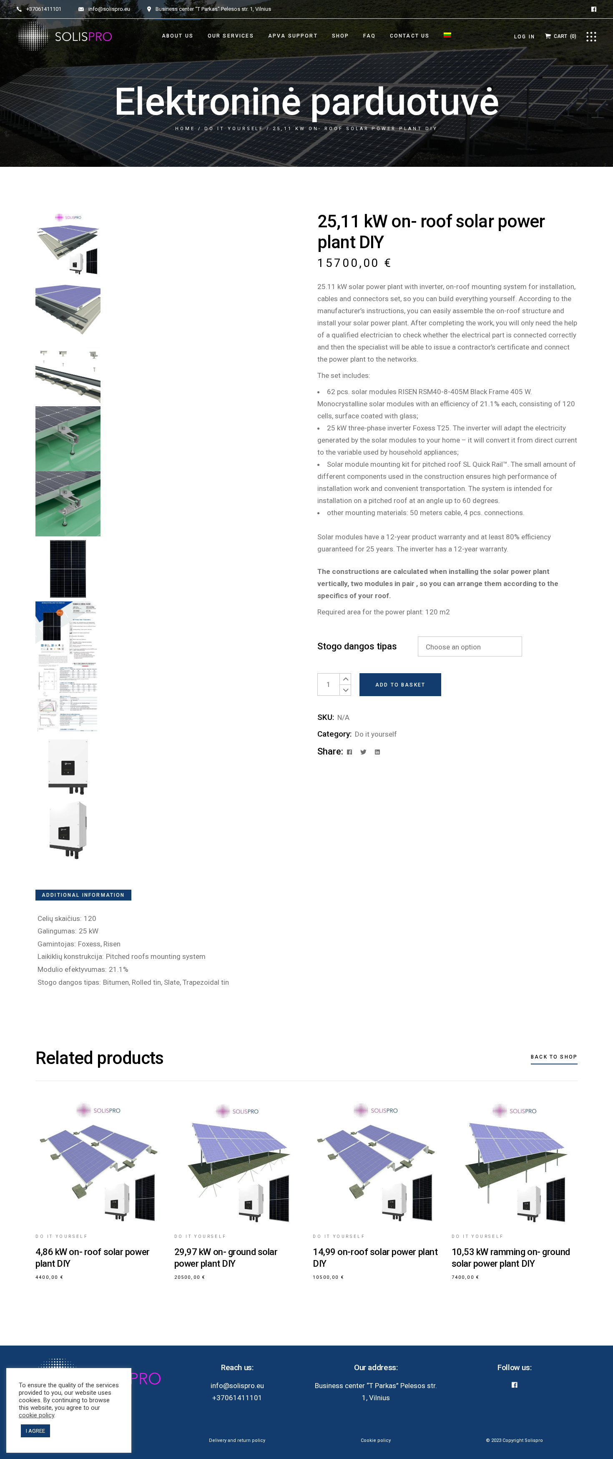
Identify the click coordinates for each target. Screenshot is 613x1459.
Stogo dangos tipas (357, 646)
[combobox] (470, 646)
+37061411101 (237, 1398)
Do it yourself (376, 734)
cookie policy (36, 1415)
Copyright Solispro (522, 1440)
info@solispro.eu (237, 1385)
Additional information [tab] (83, 895)
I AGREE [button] (35, 1431)
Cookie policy (376, 1440)
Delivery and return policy (237, 1440)
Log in (524, 37)
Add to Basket (400, 685)
